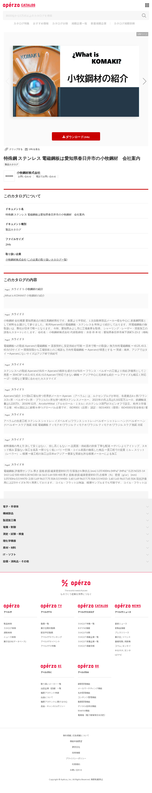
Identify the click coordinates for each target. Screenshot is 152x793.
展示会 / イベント (123, 636)
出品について (47, 697)
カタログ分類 (60, 23)
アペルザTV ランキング (51, 636)
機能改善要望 (76, 741)
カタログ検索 (10, 628)
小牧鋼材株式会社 (28, 172)
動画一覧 (45, 623)
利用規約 (76, 764)
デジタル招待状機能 (87, 706)
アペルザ (8, 611)
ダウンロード (77, 137)
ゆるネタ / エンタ (123, 650)
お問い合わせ (24, 176)
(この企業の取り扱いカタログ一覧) (47, 259)
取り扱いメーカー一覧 (51, 683)
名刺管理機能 (84, 692)
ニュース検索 (10, 636)
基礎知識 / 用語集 (123, 641)
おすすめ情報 (41, 23)
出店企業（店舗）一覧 (51, 688)
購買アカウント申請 (50, 692)
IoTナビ (118, 654)
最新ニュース (121, 623)
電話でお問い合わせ (46, 176)
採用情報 (76, 752)
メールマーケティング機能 (90, 688)
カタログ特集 (21, 23)
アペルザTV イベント (50, 641)
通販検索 (8, 632)
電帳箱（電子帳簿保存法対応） (92, 714)
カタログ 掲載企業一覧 (88, 636)
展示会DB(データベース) (15, 641)
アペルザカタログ (86, 611)
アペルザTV (46, 611)
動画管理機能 (84, 701)
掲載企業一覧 (79, 23)
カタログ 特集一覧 (86, 623)
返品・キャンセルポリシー (53, 706)
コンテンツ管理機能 (87, 697)
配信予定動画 (47, 632)
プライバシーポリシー (76, 758)
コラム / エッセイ (123, 645)
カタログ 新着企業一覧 (88, 641)
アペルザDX (83, 672)
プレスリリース (122, 632)
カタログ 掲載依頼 (86, 645)
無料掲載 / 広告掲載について (76, 735)
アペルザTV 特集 (48, 645)
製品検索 (8, 623)
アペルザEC (46, 672)
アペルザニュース (123, 611)
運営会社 (76, 746)
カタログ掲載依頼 (124, 23)
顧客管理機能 (84, 683)
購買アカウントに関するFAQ (54, 701)
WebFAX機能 (84, 710)
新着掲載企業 (98, 23)
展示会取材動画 (48, 628)
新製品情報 (120, 628)
